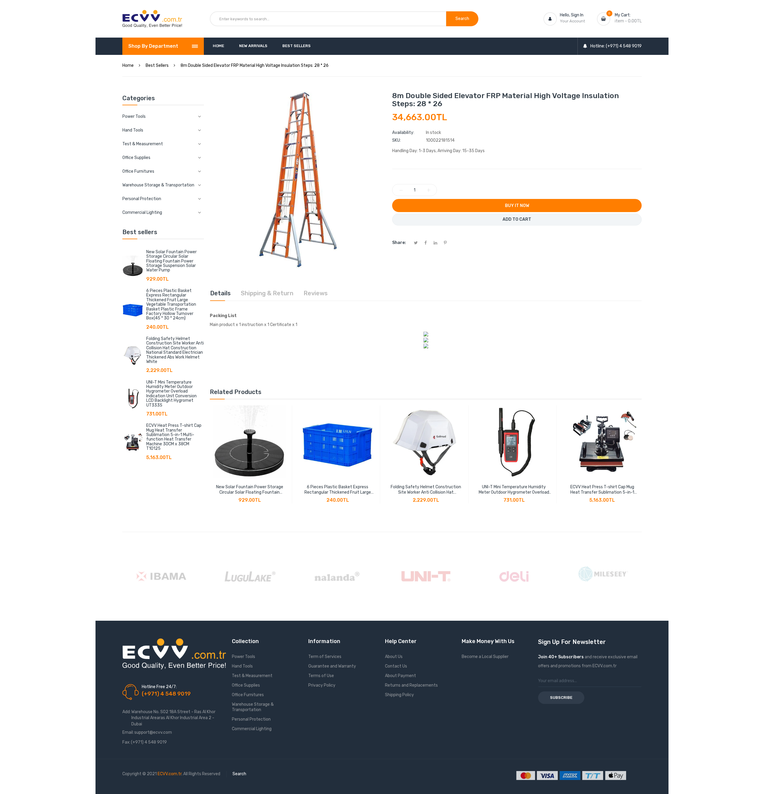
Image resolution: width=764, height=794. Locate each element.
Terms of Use (321, 675)
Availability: (403, 132)
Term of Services (324, 656)
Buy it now (517, 205)
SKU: (396, 140)
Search (239, 773)
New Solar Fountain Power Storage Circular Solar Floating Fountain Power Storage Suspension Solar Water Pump (171, 261)
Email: (128, 732)
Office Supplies (246, 685)
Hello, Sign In (571, 15)
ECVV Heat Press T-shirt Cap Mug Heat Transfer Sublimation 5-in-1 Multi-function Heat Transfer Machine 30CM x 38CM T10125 (173, 437)
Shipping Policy (399, 694)
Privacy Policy (321, 685)
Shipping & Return (267, 293)
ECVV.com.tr (169, 773)
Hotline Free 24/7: (159, 686)
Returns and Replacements (411, 685)
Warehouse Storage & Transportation (253, 707)
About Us (394, 656)
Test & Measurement (252, 675)
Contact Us (396, 666)
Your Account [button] (572, 21)
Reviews (316, 293)
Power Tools (243, 656)
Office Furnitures (248, 694)
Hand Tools (242, 666)
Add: (126, 711)
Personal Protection (251, 719)
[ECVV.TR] (152, 14)
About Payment (400, 675)
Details (220, 293)
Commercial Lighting (252, 728)
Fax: (126, 742)
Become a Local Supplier (485, 656)
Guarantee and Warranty (332, 666)
